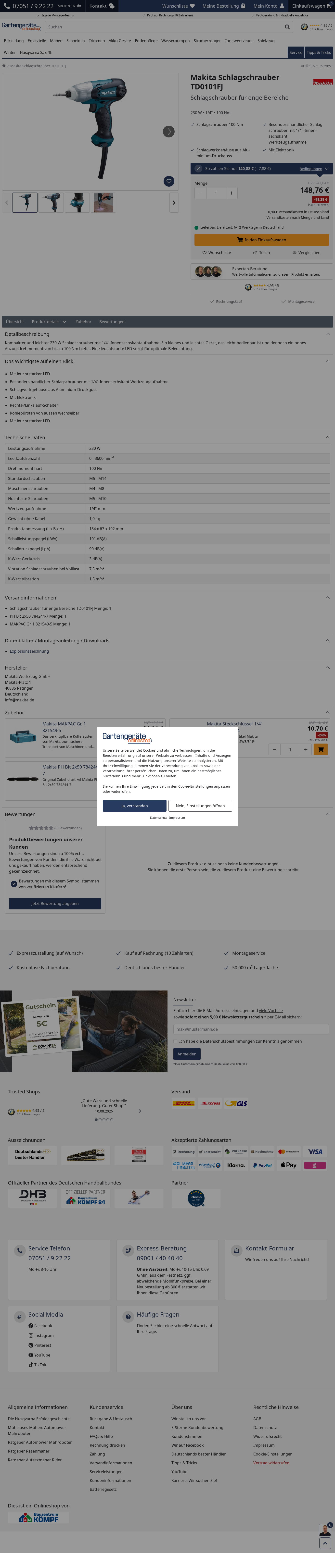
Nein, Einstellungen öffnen (200, 805)
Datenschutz (158, 818)
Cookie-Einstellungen (195, 786)
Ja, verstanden (135, 805)
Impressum (177, 818)
